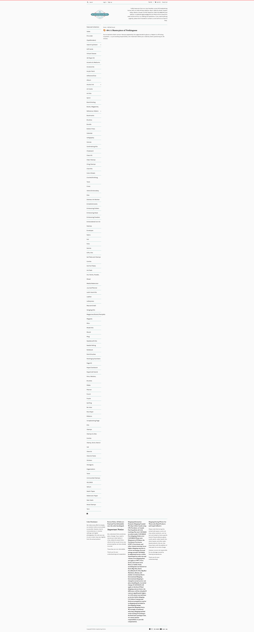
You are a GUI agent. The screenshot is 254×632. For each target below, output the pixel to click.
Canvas (89, 142)
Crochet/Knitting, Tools (92, 180)
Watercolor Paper (92, 496)
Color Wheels (91, 173)
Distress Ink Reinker (93, 199)
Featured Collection (93, 27)
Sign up (110, 2)
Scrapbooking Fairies (101, 629)
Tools (88, 473)
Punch (89, 394)
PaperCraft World (92, 372)
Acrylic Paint (91, 71)
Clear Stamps (91, 160)
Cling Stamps (91, 164)
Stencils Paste (91, 456)
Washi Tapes (91, 491)
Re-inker (89, 407)
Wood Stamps (91, 504)
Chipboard (90, 151)
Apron (89, 98)
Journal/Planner (92, 288)
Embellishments (92, 204)
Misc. (88, 323)
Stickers (89, 460)
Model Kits (90, 328)
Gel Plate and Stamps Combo (94, 259)
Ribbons (89, 416)
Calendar (89, 133)
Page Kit (89, 363)
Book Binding (91, 102)
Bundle (89, 124)
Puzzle (89, 398)
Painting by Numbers (93, 359)
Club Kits (89, 169)
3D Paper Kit (91, 58)
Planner (89, 390)
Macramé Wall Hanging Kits (91, 308)
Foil (88, 239)
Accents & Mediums (93, 62)
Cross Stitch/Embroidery (93, 188)
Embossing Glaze (92, 213)
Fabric (89, 235)
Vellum (89, 487)
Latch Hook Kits (92, 292)
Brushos (89, 120)
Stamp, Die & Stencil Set (93, 445)
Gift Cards (90, 49)
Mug (88, 336)
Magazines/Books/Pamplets (94, 314)
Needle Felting (91, 345)
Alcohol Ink (94, 84)
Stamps (89, 429)
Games (89, 248)
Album (89, 80)
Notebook (90, 350)
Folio (88, 244)
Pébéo (89, 385)
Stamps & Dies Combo (92, 436)
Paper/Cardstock (92, 367)
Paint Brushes (91, 354)
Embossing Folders (93, 208)
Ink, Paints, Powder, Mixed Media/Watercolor (93, 279)
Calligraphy (90, 138)
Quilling (89, 403)
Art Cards (90, 89)
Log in (104, 2)
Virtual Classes (91, 53)
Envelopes (90, 230)
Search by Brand (94, 45)
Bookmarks (90, 115)
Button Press (91, 129)
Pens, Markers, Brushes (91, 379)
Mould (89, 332)
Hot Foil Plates (91, 266)
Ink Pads (89, 270)
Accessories (90, 67)
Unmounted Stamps (93, 478)
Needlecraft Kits (92, 341)
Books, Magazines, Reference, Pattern (94, 109)
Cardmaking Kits (92, 146)
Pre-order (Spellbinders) (91, 38)
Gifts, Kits (90, 253)
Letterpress (90, 301)
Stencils (89, 451)
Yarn (88, 509)
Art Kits (89, 93)
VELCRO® (90, 482)
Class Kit (89, 155)
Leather (89, 297)
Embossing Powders (93, 217)
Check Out (164, 2)
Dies (88, 195)
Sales (88, 31)
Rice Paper (90, 412)
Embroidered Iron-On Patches (93, 224)
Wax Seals (90, 500)
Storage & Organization (91, 467)
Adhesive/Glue (91, 76)
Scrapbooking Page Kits (93, 423)
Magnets (89, 319)
